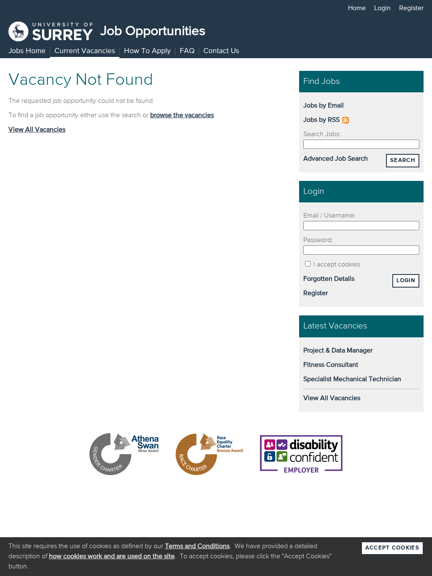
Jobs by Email (323, 105)
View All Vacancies (36, 130)
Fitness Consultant (330, 365)
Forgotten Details (328, 279)
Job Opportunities (151, 31)
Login (382, 8)
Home (357, 8)
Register (411, 8)
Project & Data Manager (338, 350)
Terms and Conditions (197, 546)
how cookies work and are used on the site (112, 556)
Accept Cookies (392, 548)
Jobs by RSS (321, 120)
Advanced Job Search (335, 159)
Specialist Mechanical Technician (352, 379)
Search (402, 160)
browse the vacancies (182, 115)
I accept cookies (336, 264)
